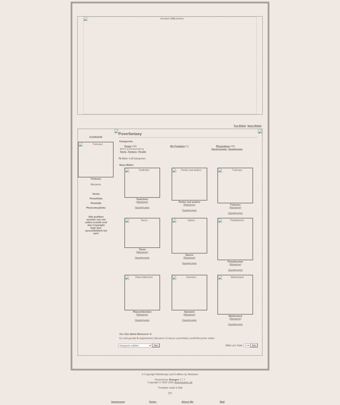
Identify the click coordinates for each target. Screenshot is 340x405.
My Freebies (177, 146)
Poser (127, 146)
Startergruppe (219, 149)
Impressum (118, 401)
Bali (180, 387)
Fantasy (132, 151)
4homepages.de (183, 382)
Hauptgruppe (235, 149)
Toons (123, 151)
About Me (187, 401)
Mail (222, 401)
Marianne (142, 202)
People (142, 151)
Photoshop (223, 146)
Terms (152, 401)
